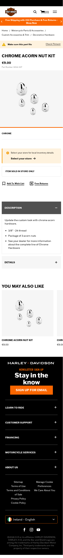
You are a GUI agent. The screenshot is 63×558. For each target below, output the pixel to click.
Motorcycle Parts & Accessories (27, 30)
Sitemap (18, 482)
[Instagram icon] (31, 530)
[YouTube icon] (38, 530)
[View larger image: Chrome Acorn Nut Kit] (31, 98)
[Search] (35, 11)
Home (5, 30)
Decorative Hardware (43, 35)
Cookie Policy (18, 502)
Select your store (21, 158)
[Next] (61, 21)
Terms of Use (18, 486)
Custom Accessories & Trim (15, 35)
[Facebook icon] (24, 530)
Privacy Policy (18, 498)
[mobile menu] (54, 11)
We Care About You (44, 490)
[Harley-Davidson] (31, 363)
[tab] (31, 127)
